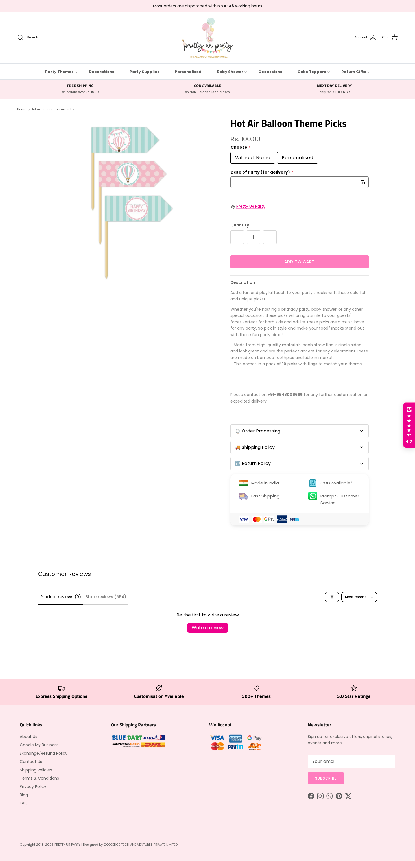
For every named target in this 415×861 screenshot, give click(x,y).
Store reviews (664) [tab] (106, 597)
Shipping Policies (36, 770)
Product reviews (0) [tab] (60, 597)
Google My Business (39, 745)
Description (242, 282)
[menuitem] (61, 71)
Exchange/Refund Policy (43, 753)
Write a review (208, 627)
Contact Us (31, 761)
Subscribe (326, 778)
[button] (409, 425)
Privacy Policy (33, 786)
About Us (28, 736)
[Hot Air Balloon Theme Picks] (132, 203)
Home (21, 109)
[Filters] (332, 597)
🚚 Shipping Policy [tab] (255, 447)
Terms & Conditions (39, 778)
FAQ (24, 803)
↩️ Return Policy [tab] (253, 463)
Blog (24, 795)
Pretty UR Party (250, 206)
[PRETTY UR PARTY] (207, 38)
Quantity (239, 225)
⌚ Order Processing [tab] (257, 431)
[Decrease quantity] (237, 237)
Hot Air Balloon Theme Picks (52, 109)
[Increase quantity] (270, 237)
